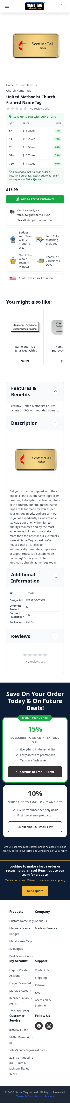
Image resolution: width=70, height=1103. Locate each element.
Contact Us (42, 970)
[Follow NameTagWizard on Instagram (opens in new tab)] (49, 1026)
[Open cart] (63, 6)
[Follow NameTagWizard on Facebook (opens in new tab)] (39, 1026)
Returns (40, 985)
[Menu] (7, 6)
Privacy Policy (59, 850)
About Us (41, 921)
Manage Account (20, 990)
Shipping (41, 977)
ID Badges (16, 949)
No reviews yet (39, 108)
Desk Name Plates (21, 956)
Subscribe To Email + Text (35, 772)
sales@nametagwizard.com (27, 1050)
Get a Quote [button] (33, 179)
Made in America (46, 928)
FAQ (37, 992)
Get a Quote (35, 891)
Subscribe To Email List (35, 827)
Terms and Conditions (37, 850)
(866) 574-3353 (18, 1030)
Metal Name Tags (20, 941)
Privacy (49, 1096)
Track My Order (19, 1011)
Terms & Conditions (29, 1096)
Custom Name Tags (22, 921)
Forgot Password (20, 983)
